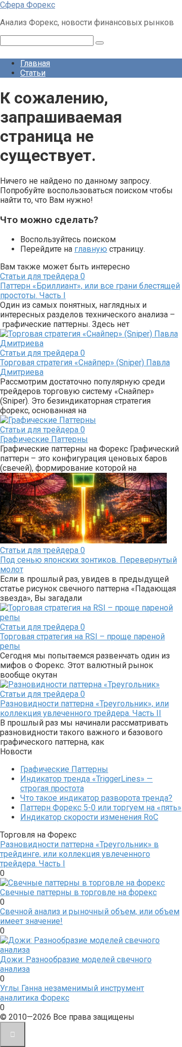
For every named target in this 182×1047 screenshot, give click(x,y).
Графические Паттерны (44, 439)
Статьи (33, 73)
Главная (35, 63)
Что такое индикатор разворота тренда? (96, 798)
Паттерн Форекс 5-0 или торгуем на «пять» (100, 807)
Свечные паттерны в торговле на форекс (78, 892)
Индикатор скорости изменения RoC (89, 817)
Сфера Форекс (27, 5)
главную (90, 249)
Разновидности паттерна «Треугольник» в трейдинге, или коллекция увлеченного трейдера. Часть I (79, 854)
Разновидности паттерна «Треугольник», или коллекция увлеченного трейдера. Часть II (84, 708)
